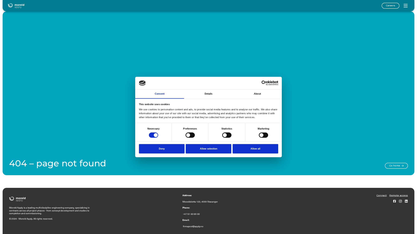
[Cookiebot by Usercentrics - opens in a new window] (264, 83)
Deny (162, 148)
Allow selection (208, 148)
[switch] (190, 135)
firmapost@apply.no (192, 226)
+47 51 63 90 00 (191, 214)
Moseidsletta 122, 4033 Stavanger (200, 202)
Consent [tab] (160, 93)
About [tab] (257, 93)
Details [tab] (209, 93)
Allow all (255, 148)
